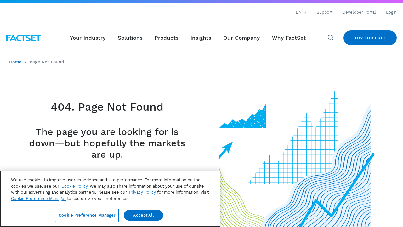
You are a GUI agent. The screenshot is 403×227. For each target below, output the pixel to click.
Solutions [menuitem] (130, 38)
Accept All (143, 215)
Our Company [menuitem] (241, 38)
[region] (110, 199)
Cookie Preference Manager (87, 215)
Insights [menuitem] (200, 38)
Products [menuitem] (167, 38)
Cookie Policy (74, 186)
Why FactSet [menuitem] (289, 38)
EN (299, 12)
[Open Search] (331, 38)
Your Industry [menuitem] (87, 38)
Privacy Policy (142, 192)
